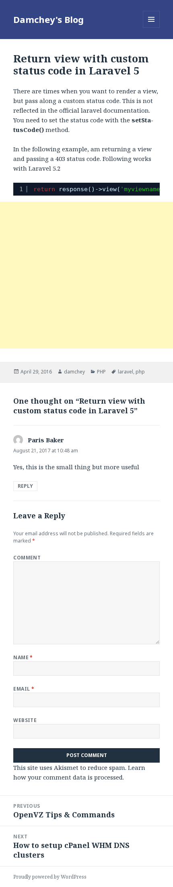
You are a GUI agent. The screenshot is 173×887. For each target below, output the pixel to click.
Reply (25, 486)
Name (23, 657)
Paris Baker (46, 440)
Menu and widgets (151, 27)
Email (23, 688)
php (140, 371)
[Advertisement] (86, 275)
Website (25, 720)
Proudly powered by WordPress (49, 876)
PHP (101, 371)
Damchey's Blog (48, 19)
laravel (125, 371)
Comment (27, 557)
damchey (74, 371)
